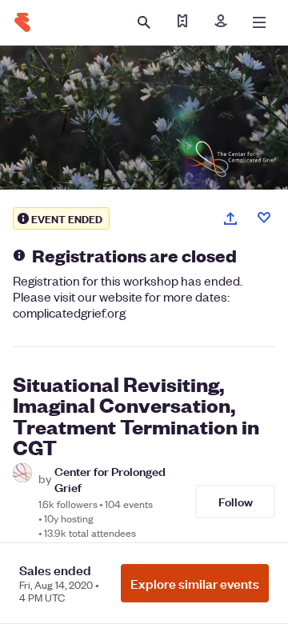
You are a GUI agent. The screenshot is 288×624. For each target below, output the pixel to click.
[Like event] (264, 217)
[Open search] (144, 22)
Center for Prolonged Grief (110, 478)
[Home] (22, 22)
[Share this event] (230, 218)
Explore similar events (194, 583)
